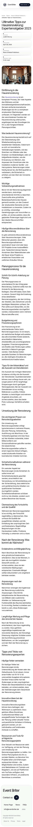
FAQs (25, 805)
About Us (6, 821)
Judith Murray (7, 37)
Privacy (13, 821)
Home (3, 15)
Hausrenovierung (11, 97)
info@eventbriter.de (11, 809)
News (8, 15)
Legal (23, 821)
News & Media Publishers (18, 15)
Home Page (8, 805)
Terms (18, 821)
